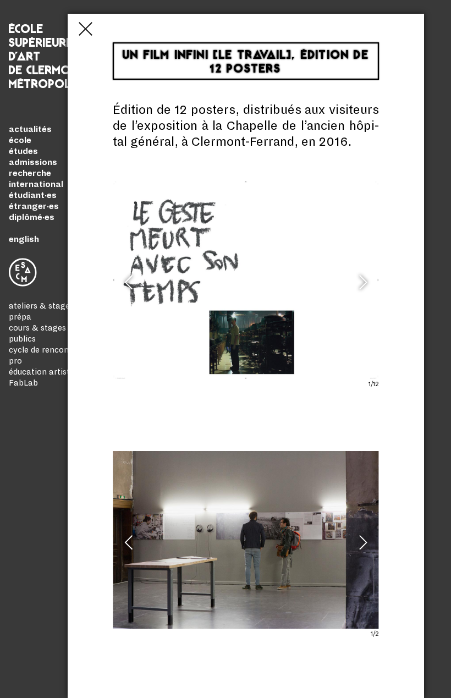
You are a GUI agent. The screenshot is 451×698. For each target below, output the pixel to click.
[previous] (130, 287)
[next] (361, 287)
